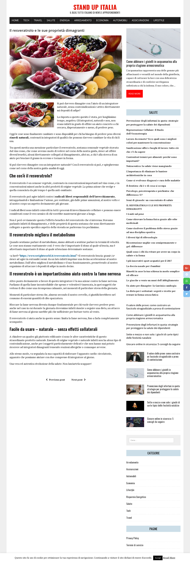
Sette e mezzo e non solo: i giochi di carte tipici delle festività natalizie (163, 404)
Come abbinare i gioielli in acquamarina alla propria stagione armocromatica (151, 63)
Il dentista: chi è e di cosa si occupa (146, 185)
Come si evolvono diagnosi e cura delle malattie (153, 180)
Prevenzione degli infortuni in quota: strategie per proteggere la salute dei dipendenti (152, 326)
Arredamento (83, 20)
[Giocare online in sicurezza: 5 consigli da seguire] (135, 425)
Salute (51, 20)
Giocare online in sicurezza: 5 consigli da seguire (153, 344)
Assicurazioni (140, 20)
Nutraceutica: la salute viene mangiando (149, 166)
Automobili (120, 20)
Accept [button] (158, 558)
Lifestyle (158, 20)
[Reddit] (186, 274)
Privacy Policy (132, 538)
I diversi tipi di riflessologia (141, 237)
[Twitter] (186, 294)
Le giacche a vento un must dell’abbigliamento (152, 280)
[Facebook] (186, 287)
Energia (65, 20)
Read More (169, 557)
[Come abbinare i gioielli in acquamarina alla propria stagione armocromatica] (153, 56)
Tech (26, 20)
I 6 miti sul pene (135, 213)
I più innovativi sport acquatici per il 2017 (149, 260)
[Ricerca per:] (151, 440)
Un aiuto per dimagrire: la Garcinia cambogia (151, 285)
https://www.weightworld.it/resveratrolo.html (48, 255)
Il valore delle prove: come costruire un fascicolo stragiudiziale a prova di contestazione (153, 307)
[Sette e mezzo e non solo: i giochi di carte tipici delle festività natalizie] (135, 408)
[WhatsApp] (186, 281)
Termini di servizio (134, 545)
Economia (102, 20)
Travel (38, 20)
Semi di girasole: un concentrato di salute (149, 200)
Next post (77, 379)
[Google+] (186, 268)
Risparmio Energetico (136, 497)
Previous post (57, 379)
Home (15, 20)
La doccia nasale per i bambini (143, 266)
